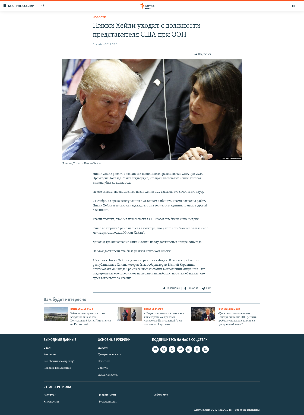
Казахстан (50, 395)
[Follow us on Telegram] (180, 349)
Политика (104, 361)
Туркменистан (108, 401)
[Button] (202, 54)
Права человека (153, 309)
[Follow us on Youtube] (155, 349)
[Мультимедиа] (293, 6)
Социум (103, 368)
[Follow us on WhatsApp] (188, 349)
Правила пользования (57, 368)
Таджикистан (107, 395)
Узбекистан (161, 395)
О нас (47, 347)
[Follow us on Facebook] (172, 349)
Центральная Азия (81, 309)
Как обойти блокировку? (59, 361)
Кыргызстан (51, 401)
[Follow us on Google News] (197, 349)
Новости (99, 17)
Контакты (50, 354)
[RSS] (205, 349)
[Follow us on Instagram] (163, 349)
